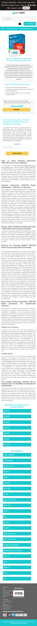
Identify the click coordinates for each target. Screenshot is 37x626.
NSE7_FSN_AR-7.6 (10, 539)
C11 (5, 579)
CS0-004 (6, 483)
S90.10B (6, 439)
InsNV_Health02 (9, 455)
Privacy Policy (7, 607)
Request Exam (17, 153)
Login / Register (30, 23)
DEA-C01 (7, 522)
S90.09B (6, 433)
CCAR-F (6, 511)
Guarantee (6, 605)
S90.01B (6, 411)
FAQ (4, 603)
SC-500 (6, 528)
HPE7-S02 (7, 489)
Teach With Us (7, 601)
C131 (5, 573)
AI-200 (6, 494)
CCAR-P (6, 472)
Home (3, 28)
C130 (5, 562)
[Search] (3, 19)
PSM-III (6, 567)
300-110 (6, 556)
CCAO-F (6, 477)
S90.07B (6, 428)
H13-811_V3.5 (8, 466)
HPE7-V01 (7, 505)
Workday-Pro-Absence (11, 545)
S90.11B (6, 445)
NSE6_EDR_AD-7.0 (10, 534)
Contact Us (6, 609)
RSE (5, 517)
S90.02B (6, 416)
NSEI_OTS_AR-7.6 (10, 500)
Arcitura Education (12, 28)
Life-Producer (8, 460)
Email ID (17, 144)
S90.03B (6, 422)
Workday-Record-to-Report (13, 550)
